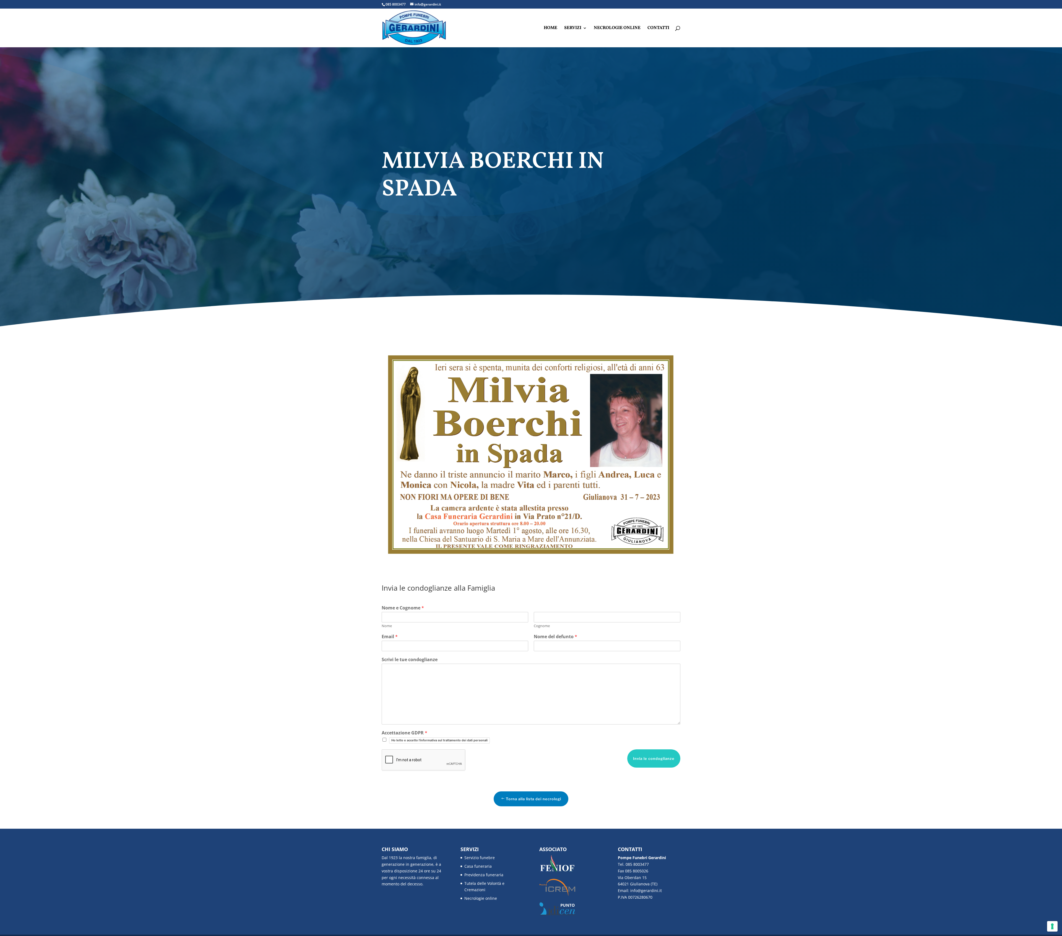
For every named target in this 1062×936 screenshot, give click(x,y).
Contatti (658, 28)
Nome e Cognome (403, 608)
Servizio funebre (479, 857)
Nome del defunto (555, 637)
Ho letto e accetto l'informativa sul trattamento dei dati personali (439, 740)
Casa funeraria (478, 866)
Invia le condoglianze (654, 758)
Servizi (572, 28)
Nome (387, 626)
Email (390, 637)
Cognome (542, 626)
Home (550, 28)
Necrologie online (617, 28)
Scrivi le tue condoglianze (410, 660)
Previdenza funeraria (483, 874)
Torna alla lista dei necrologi (533, 799)
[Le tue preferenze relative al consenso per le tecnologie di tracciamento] (1052, 926)
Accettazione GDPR (404, 733)
